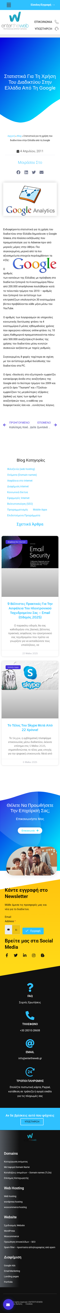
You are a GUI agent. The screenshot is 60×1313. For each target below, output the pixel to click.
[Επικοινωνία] (57, 22)
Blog (19, 136)
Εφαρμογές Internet (18, 498)
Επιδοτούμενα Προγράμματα (23, 515)
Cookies (29, 1304)
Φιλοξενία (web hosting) (21, 469)
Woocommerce (11, 1236)
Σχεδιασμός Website (14, 1225)
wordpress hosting (13, 1201)
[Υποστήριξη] (57, 29)
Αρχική (11, 136)
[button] (9, 5)
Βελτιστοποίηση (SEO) (20, 503)
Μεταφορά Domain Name (17, 1167)
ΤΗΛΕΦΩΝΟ (30, 1024)
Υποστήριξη (43, 28)
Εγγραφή (35, 930)
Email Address (10, 919)
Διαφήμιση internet (18, 486)
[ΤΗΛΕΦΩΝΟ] (30, 1015)
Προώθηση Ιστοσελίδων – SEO (20, 1242)
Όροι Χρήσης (16, 1304)
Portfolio (8, 1282)
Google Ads (9, 1265)
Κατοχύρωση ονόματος (16, 1161)
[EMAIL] (30, 1043)
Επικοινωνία (43, 22)
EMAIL (30, 1052)
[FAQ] (30, 987)
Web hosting (10, 1196)
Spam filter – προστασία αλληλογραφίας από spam (29, 1247)
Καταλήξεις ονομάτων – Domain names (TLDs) (28, 1172)
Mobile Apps (40, 509)
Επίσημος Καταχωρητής (16, 1178)
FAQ (30, 996)
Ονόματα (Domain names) (22, 474)
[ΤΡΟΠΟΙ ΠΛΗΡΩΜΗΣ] (30, 1072)
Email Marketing (12, 1271)
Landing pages (11, 1276)
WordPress (9, 1231)
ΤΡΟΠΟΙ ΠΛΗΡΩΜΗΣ (30, 1081)
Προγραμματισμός (17, 509)
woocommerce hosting (15, 1207)
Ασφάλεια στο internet (19, 480)
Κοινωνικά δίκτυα (17, 492)
